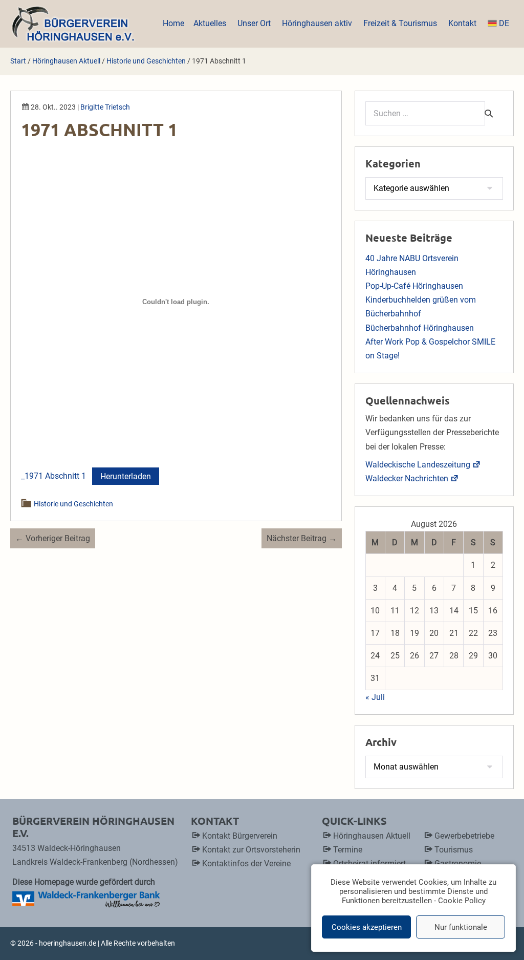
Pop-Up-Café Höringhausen (414, 286)
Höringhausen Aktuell (371, 836)
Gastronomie (457, 863)
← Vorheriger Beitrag (52, 538)
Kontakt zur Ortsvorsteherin (251, 850)
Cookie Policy (462, 900)
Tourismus (453, 850)
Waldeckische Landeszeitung (417, 465)
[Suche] (488, 113)
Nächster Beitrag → (302, 538)
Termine (347, 850)
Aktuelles (210, 23)
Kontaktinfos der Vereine (246, 863)
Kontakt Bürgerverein (239, 836)
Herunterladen (125, 476)
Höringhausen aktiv (318, 23)
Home (173, 23)
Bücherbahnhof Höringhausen (419, 328)
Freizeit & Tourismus (401, 23)
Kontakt (463, 23)
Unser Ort (255, 23)
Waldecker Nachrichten (406, 478)
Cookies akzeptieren (367, 927)
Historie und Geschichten (74, 504)
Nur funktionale (460, 927)
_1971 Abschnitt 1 (53, 476)
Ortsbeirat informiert (369, 863)
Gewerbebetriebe (464, 836)
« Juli (375, 697)
